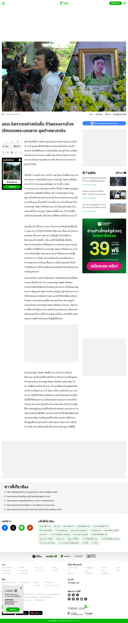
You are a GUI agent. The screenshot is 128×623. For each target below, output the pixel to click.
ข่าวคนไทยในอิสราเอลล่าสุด (79, 539)
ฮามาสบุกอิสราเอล (45, 530)
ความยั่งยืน (22, 573)
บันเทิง (118, 568)
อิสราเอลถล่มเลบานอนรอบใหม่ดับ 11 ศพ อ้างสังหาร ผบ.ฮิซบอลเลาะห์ (30, 505)
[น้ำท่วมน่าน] (11, 171)
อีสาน (110, 114)
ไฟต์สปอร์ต (46, 582)
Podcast (71, 573)
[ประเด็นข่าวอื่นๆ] (20, 160)
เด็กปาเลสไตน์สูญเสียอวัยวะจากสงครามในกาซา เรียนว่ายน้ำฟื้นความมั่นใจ (32, 492)
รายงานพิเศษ (72, 568)
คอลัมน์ (103, 568)
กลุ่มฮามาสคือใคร (45, 539)
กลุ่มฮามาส (115, 534)
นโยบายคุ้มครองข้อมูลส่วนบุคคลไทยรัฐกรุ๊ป (28, 597)
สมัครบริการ (116, 3)
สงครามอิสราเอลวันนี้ (93, 530)
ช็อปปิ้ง (70, 579)
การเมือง (53, 568)
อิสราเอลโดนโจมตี (113, 526)
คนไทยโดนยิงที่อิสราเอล (85, 534)
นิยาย (103, 571)
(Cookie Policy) (9, 603)
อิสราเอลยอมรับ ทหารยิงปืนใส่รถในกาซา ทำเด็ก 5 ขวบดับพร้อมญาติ (30, 501)
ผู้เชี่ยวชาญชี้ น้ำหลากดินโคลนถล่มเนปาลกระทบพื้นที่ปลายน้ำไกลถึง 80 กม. (95, 180)
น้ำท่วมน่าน (12, 182)
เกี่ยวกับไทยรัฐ (26, 594)
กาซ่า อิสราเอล (78, 530)
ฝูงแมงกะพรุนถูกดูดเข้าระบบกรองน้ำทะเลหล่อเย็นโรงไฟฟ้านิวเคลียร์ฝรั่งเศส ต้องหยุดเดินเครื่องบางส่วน (94, 206)
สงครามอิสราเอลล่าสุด (67, 534)
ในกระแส (37, 568)
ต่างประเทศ (86, 185)
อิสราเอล (56, 526)
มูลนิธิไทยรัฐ (37, 594)
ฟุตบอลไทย (23, 582)
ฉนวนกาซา (107, 530)
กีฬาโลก (5, 585)
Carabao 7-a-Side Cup (51, 585)
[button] (3, 152)
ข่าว (94, 114)
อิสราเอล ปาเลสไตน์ (102, 534)
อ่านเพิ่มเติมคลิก (10, 600)
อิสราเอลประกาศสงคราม (62, 530)
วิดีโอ (117, 571)
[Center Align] (21, 588)
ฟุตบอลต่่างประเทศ (8, 582)
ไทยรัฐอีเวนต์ (73, 583)
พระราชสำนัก (6, 568)
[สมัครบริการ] (104, 246)
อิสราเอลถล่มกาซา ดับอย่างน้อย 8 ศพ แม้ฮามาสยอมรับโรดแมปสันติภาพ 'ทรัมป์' (34, 509)
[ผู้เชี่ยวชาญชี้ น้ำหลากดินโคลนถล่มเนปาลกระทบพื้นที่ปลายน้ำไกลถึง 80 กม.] (118, 181)
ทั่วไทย (102, 114)
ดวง (69, 571)
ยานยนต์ (53, 571)
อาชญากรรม (38, 571)
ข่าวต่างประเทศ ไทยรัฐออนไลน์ (49, 543)
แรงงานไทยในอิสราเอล (97, 526)
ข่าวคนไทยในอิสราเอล (60, 539)
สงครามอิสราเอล (45, 526)
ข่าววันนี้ (64, 543)
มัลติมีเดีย (104, 573)
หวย (86, 571)
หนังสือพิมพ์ (89, 568)
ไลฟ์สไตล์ (88, 573)
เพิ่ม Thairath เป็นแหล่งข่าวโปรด (106, 123)
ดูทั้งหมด (119, 173)
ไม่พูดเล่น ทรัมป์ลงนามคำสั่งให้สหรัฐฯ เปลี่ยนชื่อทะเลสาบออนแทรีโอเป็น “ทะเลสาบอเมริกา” (94, 193)
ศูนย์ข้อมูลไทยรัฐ (49, 594)
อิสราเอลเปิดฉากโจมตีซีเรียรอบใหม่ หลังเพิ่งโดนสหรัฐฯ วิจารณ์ (28, 496)
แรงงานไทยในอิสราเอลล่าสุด (48, 534)
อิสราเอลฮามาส (68, 526)
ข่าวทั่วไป (73, 543)
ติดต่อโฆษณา (36, 600)
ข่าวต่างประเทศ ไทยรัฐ (98, 539)
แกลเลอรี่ (34, 585)
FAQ (58, 594)
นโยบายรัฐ (5, 571)
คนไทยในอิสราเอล (81, 526)
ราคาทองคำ (6, 573)
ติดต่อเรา (26, 600)
